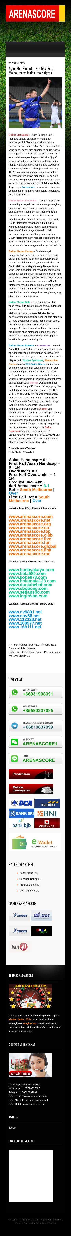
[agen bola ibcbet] (41, 920)
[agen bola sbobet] (19, 920)
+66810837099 (29, 1092)
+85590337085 (31, 1088)
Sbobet (18, 452)
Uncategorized (28, 890)
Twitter (12, 1127)
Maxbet (29, 452)
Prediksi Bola (27, 884)
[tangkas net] (41, 935)
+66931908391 (31, 1084)
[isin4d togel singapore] (19, 951)
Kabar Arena (26, 873)
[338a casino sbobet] (19, 935)
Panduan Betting (29, 879)
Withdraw (14, 412)
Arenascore (28, 486)
